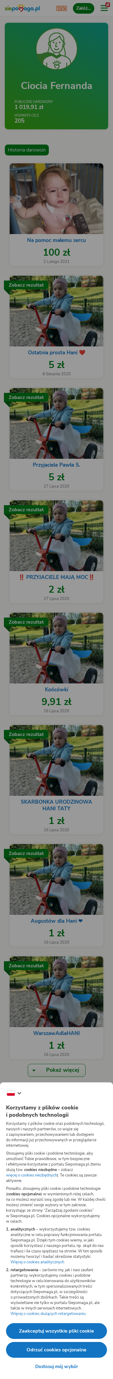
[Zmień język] (14, 1093)
